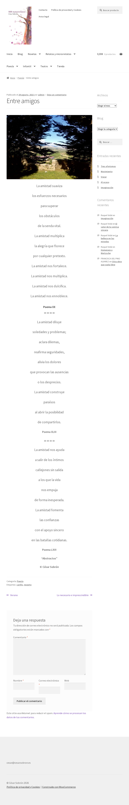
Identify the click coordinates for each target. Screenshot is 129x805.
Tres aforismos (108, 166)
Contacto (43, 9)
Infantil (27, 66)
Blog (20, 54)
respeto (27, 584)
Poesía (10, 66)
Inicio (10, 54)
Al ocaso (105, 182)
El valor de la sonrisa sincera (110, 226)
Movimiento (106, 171)
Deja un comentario (56, 94)
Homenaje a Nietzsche (106, 252)
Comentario (20, 637)
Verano (14, 595)
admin (41, 94)
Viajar (104, 176)
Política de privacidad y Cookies (66, 9)
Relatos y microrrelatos (58, 54)
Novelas (32, 54)
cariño (20, 584)
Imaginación (107, 187)
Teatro (44, 66)
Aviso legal (44, 16)
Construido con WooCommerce (59, 786)
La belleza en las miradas (109, 238)
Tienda (60, 66)
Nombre (18, 680)
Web (66, 680)
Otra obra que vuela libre (111, 263)
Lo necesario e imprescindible (73, 595)
